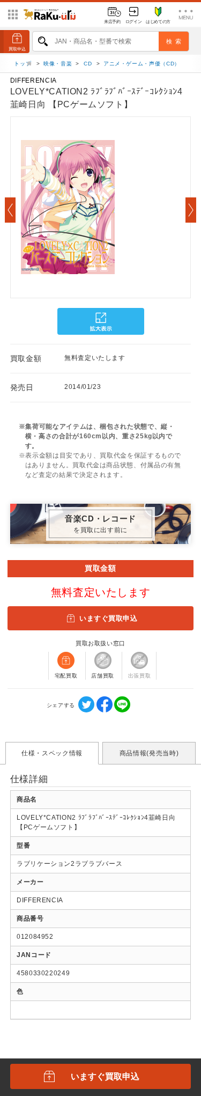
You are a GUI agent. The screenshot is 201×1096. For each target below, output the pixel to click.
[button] (10, 210)
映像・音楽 (57, 64)
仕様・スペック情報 (52, 753)
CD (88, 64)
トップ (23, 64)
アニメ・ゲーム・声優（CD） (141, 64)
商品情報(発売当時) (149, 753)
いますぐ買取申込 (108, 618)
